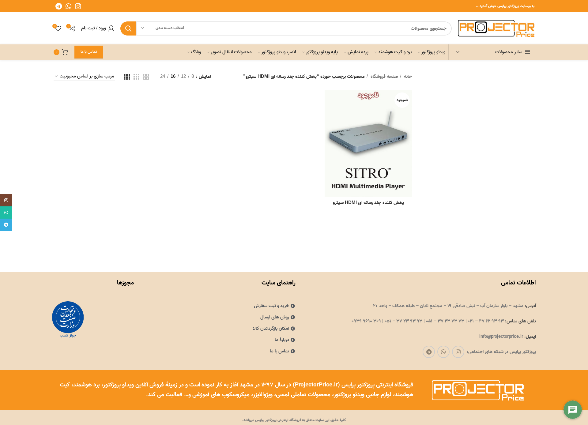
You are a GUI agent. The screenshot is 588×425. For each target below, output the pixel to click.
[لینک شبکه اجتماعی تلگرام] (59, 6)
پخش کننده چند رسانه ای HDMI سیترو (368, 202)
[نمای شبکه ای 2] (146, 77)
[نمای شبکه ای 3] (136, 77)
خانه (407, 76)
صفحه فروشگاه (383, 76)
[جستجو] (128, 28)
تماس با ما (89, 52)
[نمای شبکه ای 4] (127, 77)
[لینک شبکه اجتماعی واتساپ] (68, 6)
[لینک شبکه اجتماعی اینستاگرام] (78, 6)
